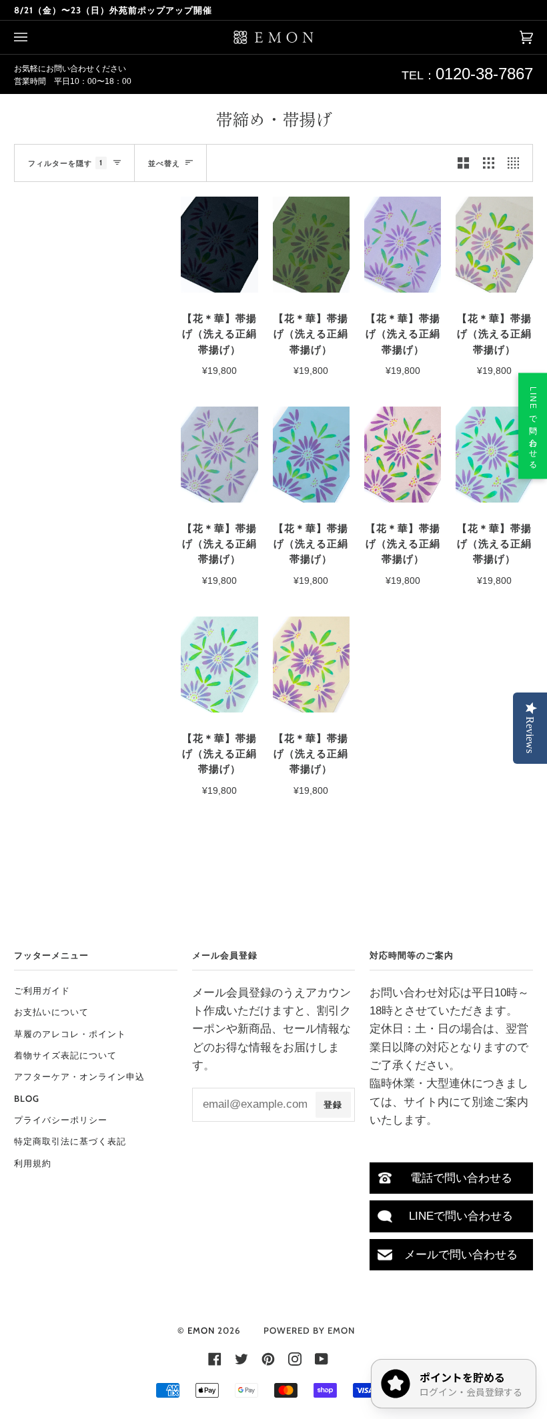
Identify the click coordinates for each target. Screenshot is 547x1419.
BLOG (26, 1098)
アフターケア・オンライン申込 (79, 1076)
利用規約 (32, 1163)
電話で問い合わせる (461, 1178)
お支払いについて (51, 1011)
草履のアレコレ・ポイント (70, 1033)
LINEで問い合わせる (461, 1216)
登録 (333, 1104)
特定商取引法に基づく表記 (70, 1141)
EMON (201, 1330)
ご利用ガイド (42, 990)
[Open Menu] (34, 37)
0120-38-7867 (484, 74)
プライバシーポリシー (60, 1119)
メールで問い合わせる (461, 1254)
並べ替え (164, 163)
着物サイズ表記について (65, 1055)
